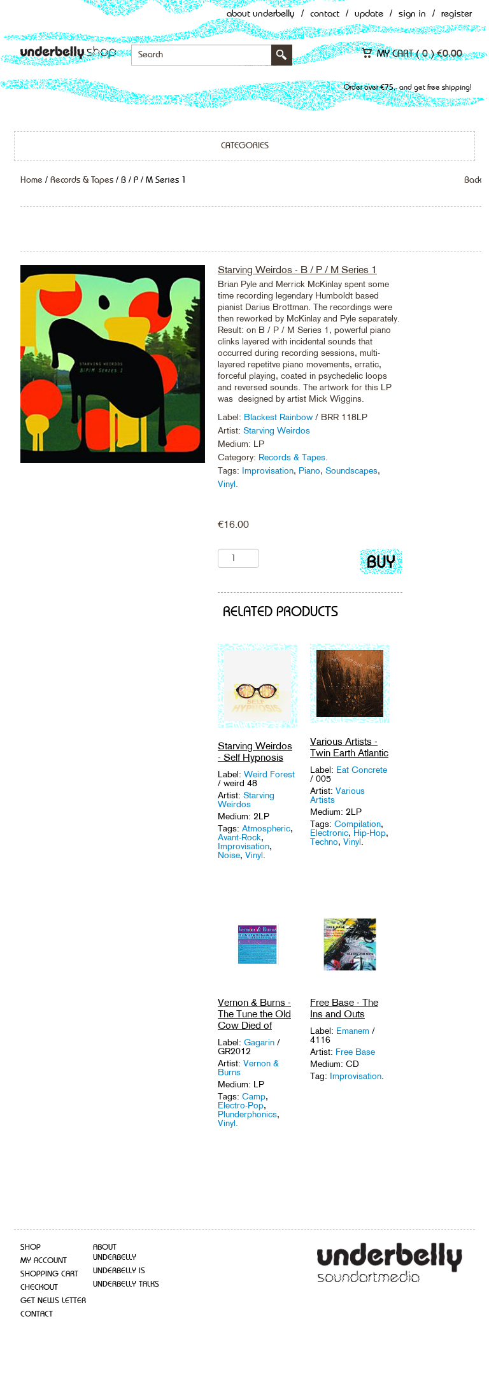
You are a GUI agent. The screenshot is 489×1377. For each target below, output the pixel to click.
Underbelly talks (126, 1284)
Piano (309, 470)
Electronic (329, 833)
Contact (324, 14)
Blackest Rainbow (279, 417)
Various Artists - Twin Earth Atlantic (349, 747)
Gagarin (260, 1042)
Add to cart (381, 564)
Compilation (357, 824)
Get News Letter (53, 1301)
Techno (324, 842)
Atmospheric (266, 828)
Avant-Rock (239, 837)
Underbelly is (119, 1271)
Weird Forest (269, 774)
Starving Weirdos (276, 430)
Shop (30, 1247)
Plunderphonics (247, 1114)
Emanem (354, 1031)
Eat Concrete (361, 770)
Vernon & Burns (248, 1067)
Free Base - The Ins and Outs (344, 1008)
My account (43, 1261)
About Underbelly (261, 14)
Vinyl (227, 484)
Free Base (355, 1052)
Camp (254, 1096)
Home (31, 180)
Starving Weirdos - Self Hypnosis (255, 751)
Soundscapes (351, 470)
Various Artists (337, 795)
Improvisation (268, 470)
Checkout (39, 1287)
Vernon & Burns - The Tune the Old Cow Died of (254, 1013)
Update (369, 14)
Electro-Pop (241, 1105)
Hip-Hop (369, 833)
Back (472, 180)
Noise (229, 855)
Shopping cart (49, 1274)
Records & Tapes (81, 180)
